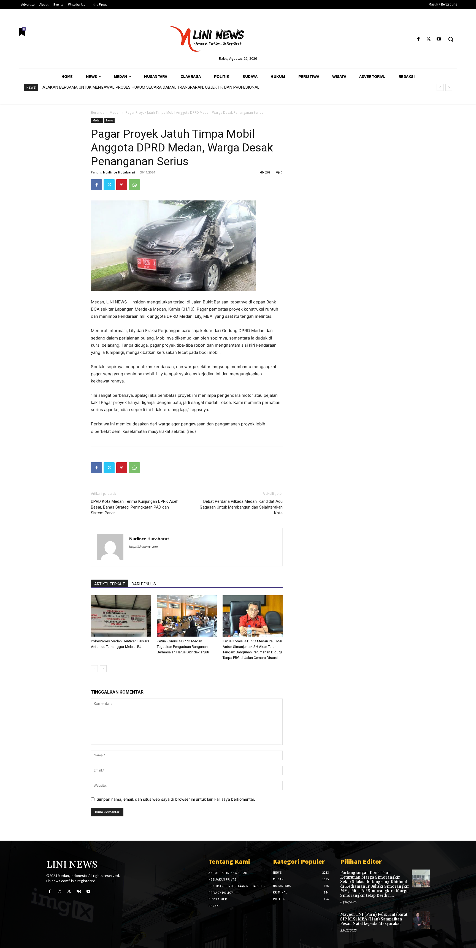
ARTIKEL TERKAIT (109, 584)
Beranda (97, 112)
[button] (450, 39)
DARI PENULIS (144, 584)
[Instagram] (59, 891)
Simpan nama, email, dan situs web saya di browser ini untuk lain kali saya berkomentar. (176, 799)
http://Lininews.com (143, 546)
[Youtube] (439, 39)
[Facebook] (418, 39)
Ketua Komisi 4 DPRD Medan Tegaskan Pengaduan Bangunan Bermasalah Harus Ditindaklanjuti (183, 646)
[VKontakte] (78, 891)
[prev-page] (94, 668)
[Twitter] (428, 39)
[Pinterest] (121, 184)
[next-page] (103, 668)
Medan (115, 112)
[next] (448, 87)
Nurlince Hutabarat (119, 172)
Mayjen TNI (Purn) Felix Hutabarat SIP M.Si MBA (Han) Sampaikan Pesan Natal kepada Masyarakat (373, 919)
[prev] (440, 87)
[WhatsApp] (134, 184)
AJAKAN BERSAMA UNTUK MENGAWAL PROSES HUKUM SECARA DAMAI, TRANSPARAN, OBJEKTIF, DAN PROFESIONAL (150, 87)
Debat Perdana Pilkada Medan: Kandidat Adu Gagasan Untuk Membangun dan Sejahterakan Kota (241, 507)
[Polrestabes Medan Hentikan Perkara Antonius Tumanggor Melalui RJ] (121, 616)
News (109, 120)
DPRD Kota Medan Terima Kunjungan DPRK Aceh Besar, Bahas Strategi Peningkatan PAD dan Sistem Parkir (134, 507)
